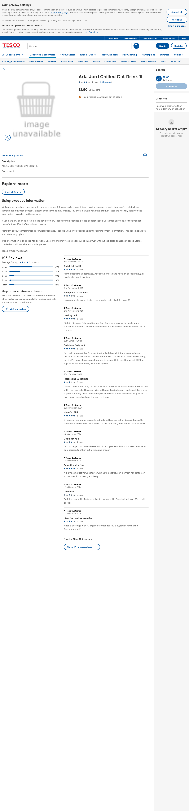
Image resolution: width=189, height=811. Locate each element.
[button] (113, 38)
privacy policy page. (59, 12)
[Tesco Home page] (11, 46)
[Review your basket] (159, 78)
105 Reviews (105, 82)
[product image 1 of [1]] (37, 108)
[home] (4, 69)
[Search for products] (136, 46)
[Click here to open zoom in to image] (8, 138)
